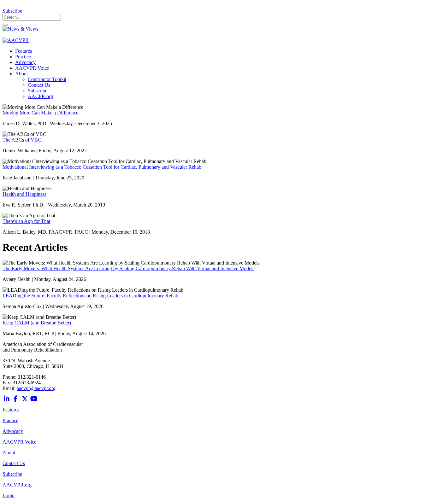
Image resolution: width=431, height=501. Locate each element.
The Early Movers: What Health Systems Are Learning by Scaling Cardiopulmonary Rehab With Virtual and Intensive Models (128, 268)
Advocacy (13, 431)
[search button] (5, 25)
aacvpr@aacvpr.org (36, 388)
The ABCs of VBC (22, 140)
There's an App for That (26, 221)
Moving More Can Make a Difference (40, 112)
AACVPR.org (17, 484)
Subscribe (12, 11)
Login (9, 495)
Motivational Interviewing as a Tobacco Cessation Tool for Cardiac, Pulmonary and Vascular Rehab (102, 167)
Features (11, 409)
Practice (10, 420)
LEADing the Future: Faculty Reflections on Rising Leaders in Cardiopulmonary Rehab (90, 295)
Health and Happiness (24, 194)
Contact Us (14, 463)
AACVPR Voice (19, 442)
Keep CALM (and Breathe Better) (37, 322)
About (9, 452)
